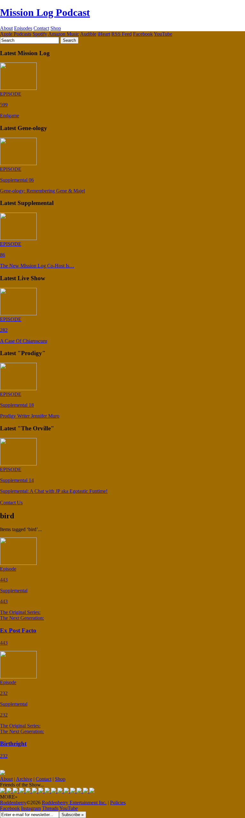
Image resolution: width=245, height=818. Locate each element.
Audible (88, 34)
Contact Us (11, 502)
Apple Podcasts (15, 34)
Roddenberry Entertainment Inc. (74, 802)
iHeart (104, 34)
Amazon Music (63, 34)
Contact (41, 28)
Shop (55, 28)
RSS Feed (121, 34)
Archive (24, 779)
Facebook (143, 34)
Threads (50, 808)
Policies (118, 802)
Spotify (40, 34)
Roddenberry (13, 802)
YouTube (163, 34)
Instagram (31, 808)
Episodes (23, 28)
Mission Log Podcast (45, 12)
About (6, 28)
